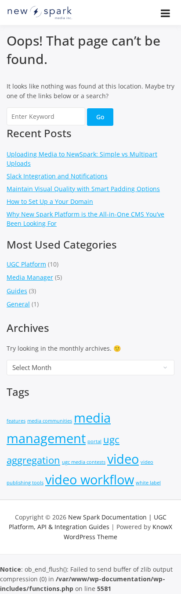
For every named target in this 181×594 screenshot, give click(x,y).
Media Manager (30, 277)
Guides (17, 291)
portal (94, 441)
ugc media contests (83, 462)
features (16, 421)
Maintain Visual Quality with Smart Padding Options (83, 189)
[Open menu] (165, 13)
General (18, 304)
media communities (49, 421)
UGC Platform (26, 264)
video (123, 459)
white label (148, 483)
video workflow (89, 479)
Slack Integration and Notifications (57, 176)
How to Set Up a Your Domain (50, 201)
